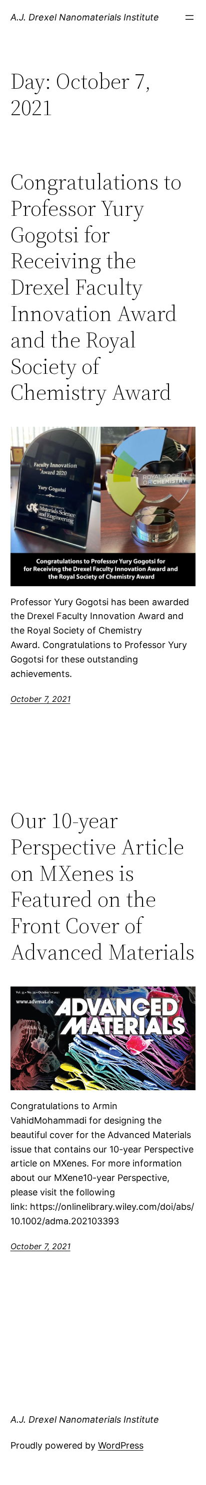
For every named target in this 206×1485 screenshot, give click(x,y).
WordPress (121, 1445)
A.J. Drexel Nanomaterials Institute (84, 17)
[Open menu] (190, 17)
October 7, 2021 (40, 699)
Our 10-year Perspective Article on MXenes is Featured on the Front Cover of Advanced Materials (102, 887)
